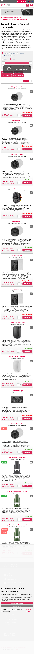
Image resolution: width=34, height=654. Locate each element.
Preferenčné (12, 609)
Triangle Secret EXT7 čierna (17, 322)
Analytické (19, 609)
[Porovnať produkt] (31, 91)
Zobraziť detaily (28, 610)
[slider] (3, 62)
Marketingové (6, 611)
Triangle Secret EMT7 (17, 154)
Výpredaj (21, 53)
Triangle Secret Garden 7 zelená (17, 491)
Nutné (4, 609)
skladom (6, 59)
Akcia (13, 56)
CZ (28, 1)
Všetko (6, 53)
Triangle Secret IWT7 (17, 255)
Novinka (13, 53)
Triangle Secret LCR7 (17, 390)
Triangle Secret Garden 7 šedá (17, 457)
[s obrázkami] (27, 81)
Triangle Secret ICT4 (17, 87)
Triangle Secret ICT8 (17, 221)
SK (31, 1)
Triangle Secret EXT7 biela (17, 356)
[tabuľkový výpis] (24, 81)
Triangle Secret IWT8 (17, 289)
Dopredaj (6, 56)
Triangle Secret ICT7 (17, 424)
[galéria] (31, 81)
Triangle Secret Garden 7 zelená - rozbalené (17, 525)
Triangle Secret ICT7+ (17, 188)
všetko (13, 59)
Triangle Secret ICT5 (17, 120)
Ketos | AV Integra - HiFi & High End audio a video (7, 5)
